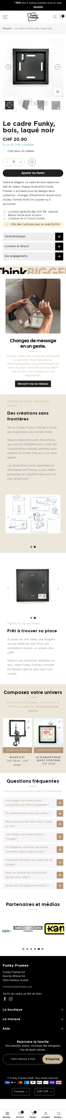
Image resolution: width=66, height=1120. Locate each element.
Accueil (7, 28)
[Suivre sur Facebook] (5, 999)
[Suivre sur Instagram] (11, 999)
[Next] (57, 67)
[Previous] (8, 67)
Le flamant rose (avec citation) (48, 759)
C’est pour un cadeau (21, 151)
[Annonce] (33, 5)
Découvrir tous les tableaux (33, 384)
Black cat (17, 757)
